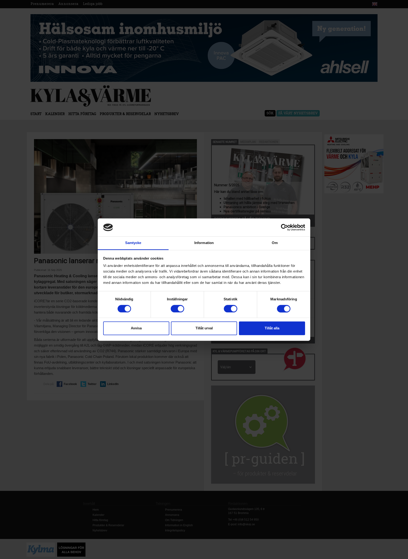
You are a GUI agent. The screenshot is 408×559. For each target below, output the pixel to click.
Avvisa (136, 328)
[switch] (177, 308)
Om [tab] (275, 243)
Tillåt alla (272, 328)
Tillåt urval (204, 328)
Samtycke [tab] (133, 243)
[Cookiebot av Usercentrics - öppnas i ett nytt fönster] (284, 227)
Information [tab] (204, 243)
